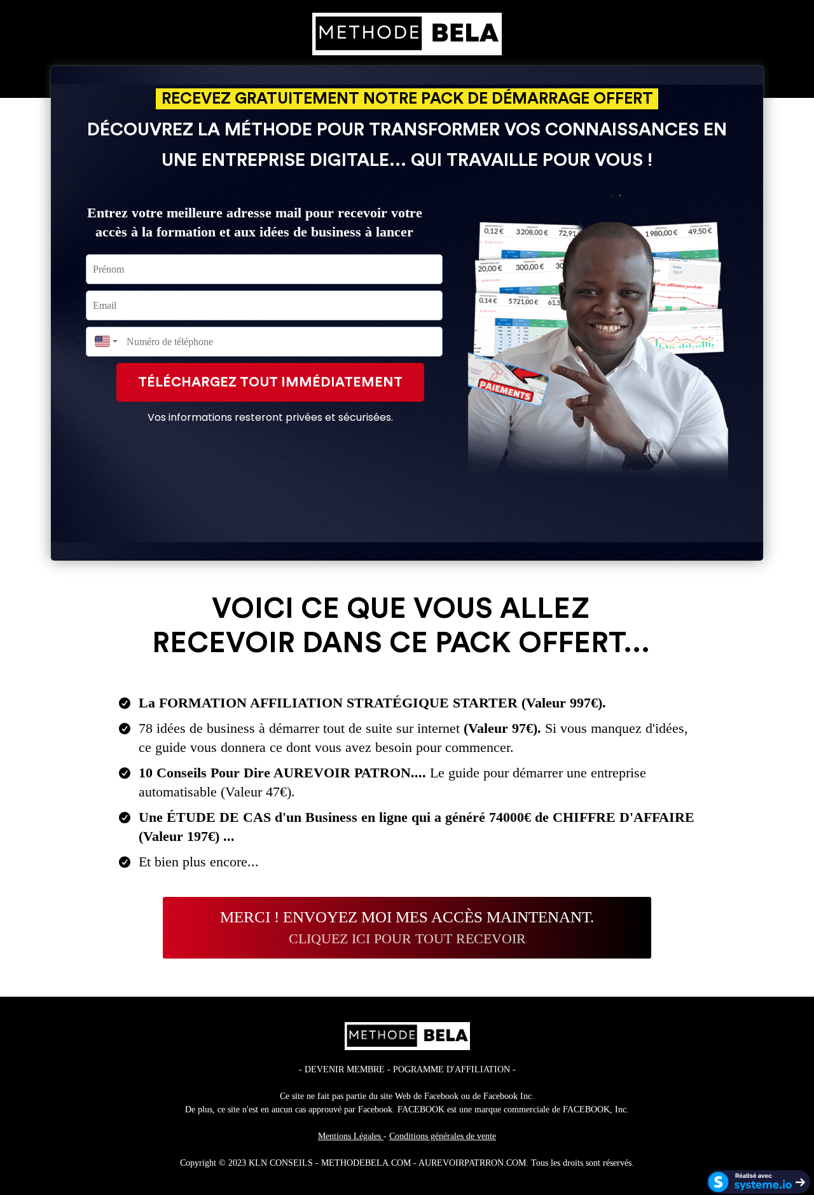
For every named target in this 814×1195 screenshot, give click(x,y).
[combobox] (103, 342)
